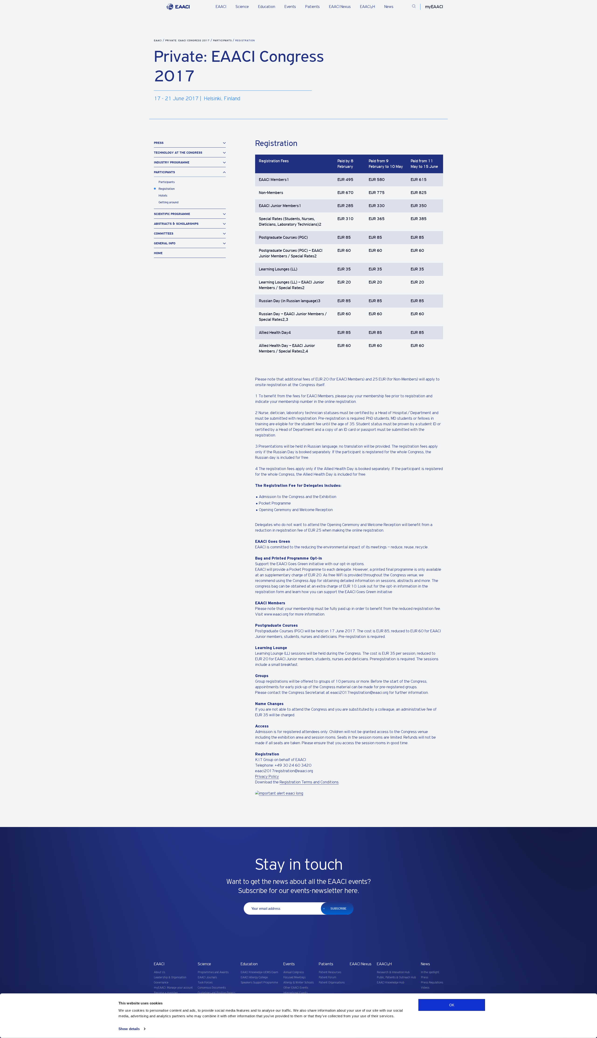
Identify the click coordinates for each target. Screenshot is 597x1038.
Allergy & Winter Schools (298, 982)
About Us (159, 972)
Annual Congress (293, 972)
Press (424, 977)
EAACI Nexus (340, 7)
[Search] (413, 7)
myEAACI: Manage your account (173, 987)
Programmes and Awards (213, 972)
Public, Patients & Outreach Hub (396, 977)
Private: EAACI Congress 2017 (188, 40)
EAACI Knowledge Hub (390, 982)
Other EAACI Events (295, 987)
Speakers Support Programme (259, 982)
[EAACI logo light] (178, 6)
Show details (129, 1029)
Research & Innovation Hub (393, 972)
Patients (312, 7)
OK (451, 1005)
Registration (167, 189)
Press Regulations (432, 982)
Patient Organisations (332, 982)
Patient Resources (330, 972)
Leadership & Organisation (170, 977)
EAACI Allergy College (254, 977)
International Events (295, 992)
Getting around (168, 202)
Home (158, 253)
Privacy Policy (267, 777)
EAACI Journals (207, 977)
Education (266, 7)
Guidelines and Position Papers (216, 992)
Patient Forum (327, 977)
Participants (223, 40)
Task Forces (205, 982)
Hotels (163, 195)
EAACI (221, 7)
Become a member (166, 992)
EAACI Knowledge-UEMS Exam (259, 972)
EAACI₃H (367, 7)
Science (242, 7)
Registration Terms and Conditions (309, 782)
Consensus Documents (212, 987)
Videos (425, 987)
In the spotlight (430, 972)
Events (290, 7)
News (388, 7)
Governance (161, 982)
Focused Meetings (294, 977)
